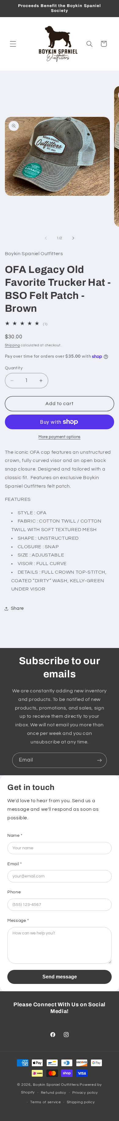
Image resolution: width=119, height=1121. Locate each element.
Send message (59, 976)
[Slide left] (45, 238)
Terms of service (45, 1102)
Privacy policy (85, 1092)
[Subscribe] (99, 760)
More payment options (59, 437)
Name (15, 835)
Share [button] (17, 608)
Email (14, 864)
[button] (13, 44)
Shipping (12, 345)
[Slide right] (73, 238)
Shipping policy (81, 1102)
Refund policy (54, 1092)
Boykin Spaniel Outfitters (56, 1084)
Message (18, 920)
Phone (14, 892)
